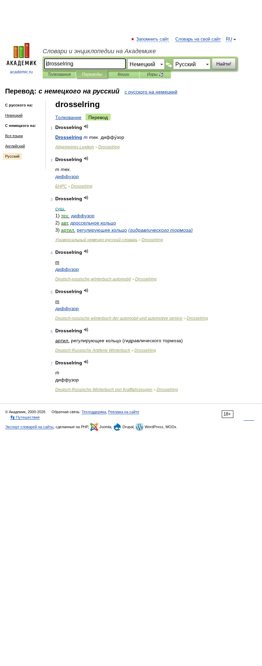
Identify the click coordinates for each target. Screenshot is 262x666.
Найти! (223, 64)
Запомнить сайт (153, 39)
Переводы (92, 74)
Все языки (14, 136)
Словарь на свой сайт (198, 39)
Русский (12, 156)
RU (229, 39)
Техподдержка (94, 412)
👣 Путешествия (25, 417)
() (160, 230)
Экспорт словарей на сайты (29, 427)
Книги (123, 74)
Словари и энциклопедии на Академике (99, 51)
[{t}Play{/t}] (86, 126)
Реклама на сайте (123, 412)
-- (119, 318)
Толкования (59, 74)
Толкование (68, 117)
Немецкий (14, 115)
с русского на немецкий (151, 92)
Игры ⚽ (155, 74)
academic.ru (21, 72)
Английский (15, 146)
